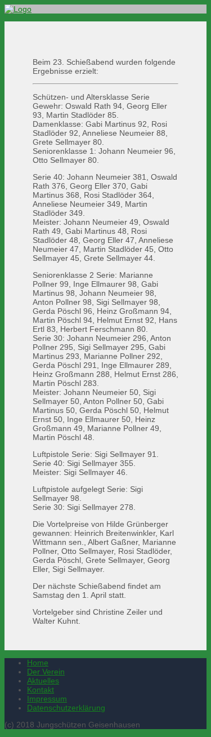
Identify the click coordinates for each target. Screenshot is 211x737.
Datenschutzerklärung (66, 707)
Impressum (47, 698)
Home (37, 662)
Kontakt (40, 689)
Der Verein (46, 671)
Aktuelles (43, 680)
